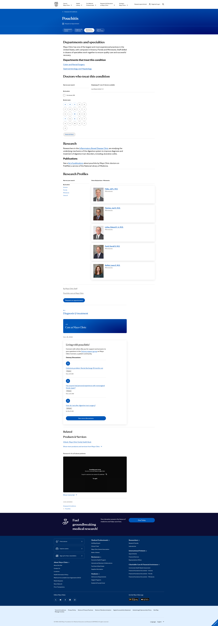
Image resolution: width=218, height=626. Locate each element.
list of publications (75, 163)
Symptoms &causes (68, 30)
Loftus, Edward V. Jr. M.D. (114, 227)
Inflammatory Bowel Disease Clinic (93, 148)
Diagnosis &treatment (78, 30)
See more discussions (86, 418)
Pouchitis (70, 18)
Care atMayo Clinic (100, 30)
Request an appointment (74, 300)
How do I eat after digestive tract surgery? (81, 405)
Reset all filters (69, 134)
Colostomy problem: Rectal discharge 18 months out (84, 368)
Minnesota (66, 193)
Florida (65, 190)
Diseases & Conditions (70, 12)
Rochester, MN (71, 95)
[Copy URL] (106, 474)
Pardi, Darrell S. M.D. (112, 246)
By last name (67, 100)
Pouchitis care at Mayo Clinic (73, 293)
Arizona (65, 187)
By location (66, 91)
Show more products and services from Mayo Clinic (81, 446)
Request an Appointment (72, 23)
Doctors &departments (89, 30)
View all (65, 195)
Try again (95, 478)
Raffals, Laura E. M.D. (112, 265)
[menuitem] (67, 30)
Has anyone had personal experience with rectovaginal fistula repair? (85, 387)
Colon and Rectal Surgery (74, 64)
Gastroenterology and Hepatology (77, 68)
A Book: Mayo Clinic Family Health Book (77, 442)
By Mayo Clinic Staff (70, 288)
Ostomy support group (89, 351)
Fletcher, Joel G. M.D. (112, 208)
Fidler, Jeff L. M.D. (111, 189)
